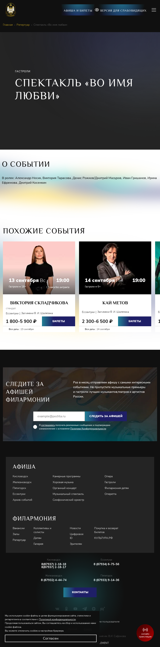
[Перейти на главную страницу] (12, 10)
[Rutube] (102, 609)
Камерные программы (66, 476)
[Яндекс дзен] (93, 609)
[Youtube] (75, 609)
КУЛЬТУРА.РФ (103, 538)
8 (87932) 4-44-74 (54, 580)
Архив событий (22, 500)
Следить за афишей (106, 416)
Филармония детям (117, 488)
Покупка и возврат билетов (106, 530)
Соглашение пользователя (102, 622)
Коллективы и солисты (42, 530)
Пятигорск (19, 488)
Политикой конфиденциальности (57, 619)
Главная (8, 24)
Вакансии (19, 528)
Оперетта (110, 494)
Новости (75, 528)
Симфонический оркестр (68, 500)
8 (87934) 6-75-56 (106, 564)
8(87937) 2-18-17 (53, 567)
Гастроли (110, 482)
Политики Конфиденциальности (88, 428)
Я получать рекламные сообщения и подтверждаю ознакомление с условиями (74, 427)
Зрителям (76, 544)
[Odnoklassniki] (66, 609)
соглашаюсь (48, 425)
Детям (37, 538)
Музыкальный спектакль (68, 494)
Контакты (80, 592)
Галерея (38, 544)
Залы (16, 534)
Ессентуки (19, 494)
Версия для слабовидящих (123, 10)
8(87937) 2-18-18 (53, 564)
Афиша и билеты (78, 10)
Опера (109, 476)
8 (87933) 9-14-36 (106, 580)
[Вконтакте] (57, 609)
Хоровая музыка (63, 482)
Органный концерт (64, 488)
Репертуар (23, 24)
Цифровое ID (76, 536)
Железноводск (22, 482)
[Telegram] (84, 609)
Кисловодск (20, 476)
